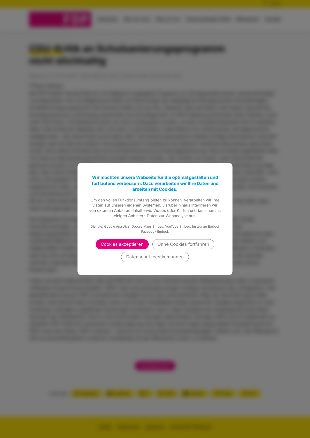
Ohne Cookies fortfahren (183, 244)
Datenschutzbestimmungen (155, 256)
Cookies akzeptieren (122, 244)
